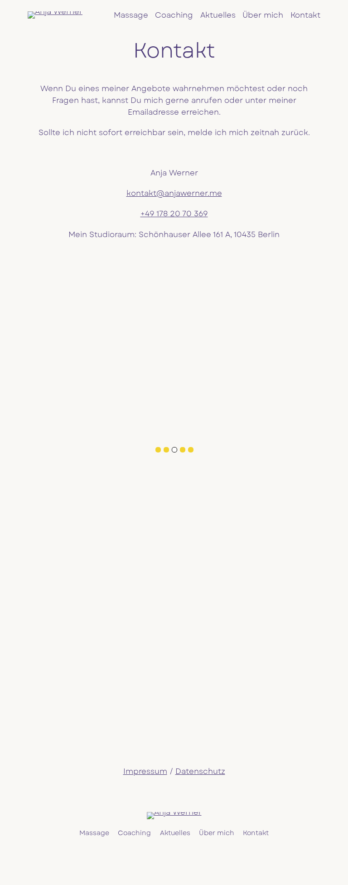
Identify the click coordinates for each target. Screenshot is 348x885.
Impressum (145, 771)
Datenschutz (200, 771)
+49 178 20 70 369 (174, 213)
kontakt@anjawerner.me (174, 193)
